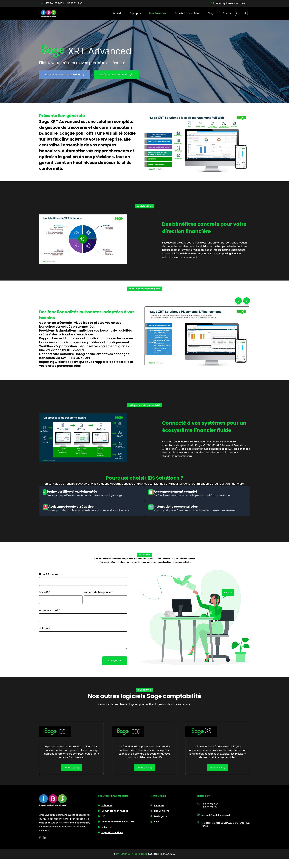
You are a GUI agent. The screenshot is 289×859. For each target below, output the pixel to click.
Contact (227, 13)
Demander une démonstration (63, 74)
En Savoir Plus (70, 767)
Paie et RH (106, 805)
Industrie (106, 827)
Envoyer (113, 660)
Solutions (45, 628)
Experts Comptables (186, 13)
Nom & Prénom (48, 574)
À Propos (159, 805)
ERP (103, 816)
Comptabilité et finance (114, 810)
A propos (135, 13)
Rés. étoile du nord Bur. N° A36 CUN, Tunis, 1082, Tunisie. (225, 824)
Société (44, 592)
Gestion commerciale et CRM (117, 821)
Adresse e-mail (49, 610)
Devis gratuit (161, 816)
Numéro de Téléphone (98, 592)
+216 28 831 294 (209, 807)
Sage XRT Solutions (112, 832)
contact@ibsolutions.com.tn (216, 815)
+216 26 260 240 (209, 804)
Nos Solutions (161, 810)
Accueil (116, 13)
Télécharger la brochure (114, 74)
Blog (210, 13)
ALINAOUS (170, 853)
